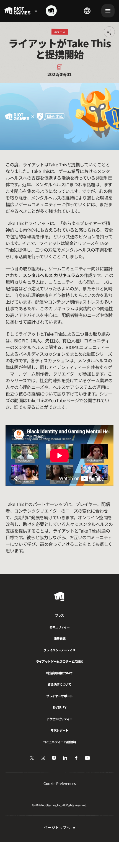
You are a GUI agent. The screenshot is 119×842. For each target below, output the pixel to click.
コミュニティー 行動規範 (59, 742)
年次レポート (59, 730)
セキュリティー (59, 627)
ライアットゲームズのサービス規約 (59, 661)
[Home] (51, 10)
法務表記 (60, 638)
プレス (59, 615)
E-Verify (59, 707)
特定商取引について (59, 673)
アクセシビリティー (59, 719)
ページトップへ (57, 827)
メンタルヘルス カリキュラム (51, 275)
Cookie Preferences (59, 783)
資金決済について (59, 684)
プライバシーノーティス (59, 650)
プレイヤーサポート (59, 696)
